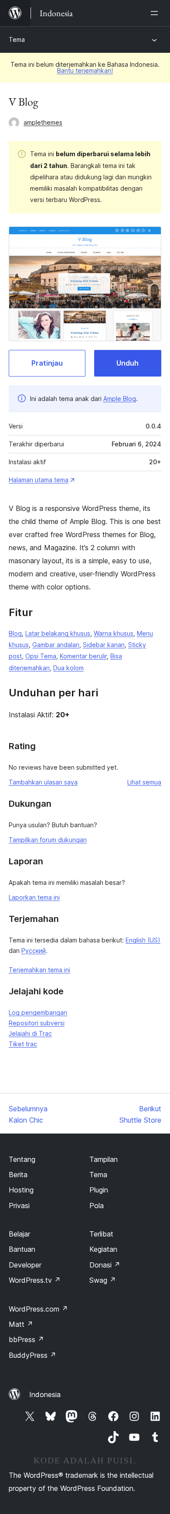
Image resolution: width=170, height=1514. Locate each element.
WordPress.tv (35, 1280)
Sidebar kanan (104, 644)
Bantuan (22, 1249)
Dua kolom (68, 667)
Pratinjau (47, 363)
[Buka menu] (156, 13)
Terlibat (101, 1234)
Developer (25, 1265)
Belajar (19, 1234)
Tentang (22, 1159)
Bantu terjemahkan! (85, 70)
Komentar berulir (83, 656)
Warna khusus (113, 633)
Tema (17, 39)
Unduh (127, 363)
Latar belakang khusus (57, 633)
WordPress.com (38, 1309)
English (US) (143, 940)
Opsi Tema (40, 656)
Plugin (98, 1189)
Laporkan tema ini (34, 897)
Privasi (19, 1205)
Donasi (104, 1265)
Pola (96, 1205)
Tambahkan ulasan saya (43, 782)
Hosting (21, 1189)
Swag (102, 1280)
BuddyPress (32, 1355)
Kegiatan (103, 1249)
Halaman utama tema (38, 479)
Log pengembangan (38, 1012)
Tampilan (103, 1159)
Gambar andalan (55, 644)
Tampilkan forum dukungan (48, 839)
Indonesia (45, 1394)
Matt (21, 1324)
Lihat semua (144, 782)
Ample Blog (119, 398)
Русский (33, 950)
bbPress (26, 1339)
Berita (18, 1174)
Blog (15, 633)
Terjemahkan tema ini (39, 969)
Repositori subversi (37, 1023)
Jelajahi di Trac (30, 1033)
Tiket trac (23, 1044)
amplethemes (43, 122)
